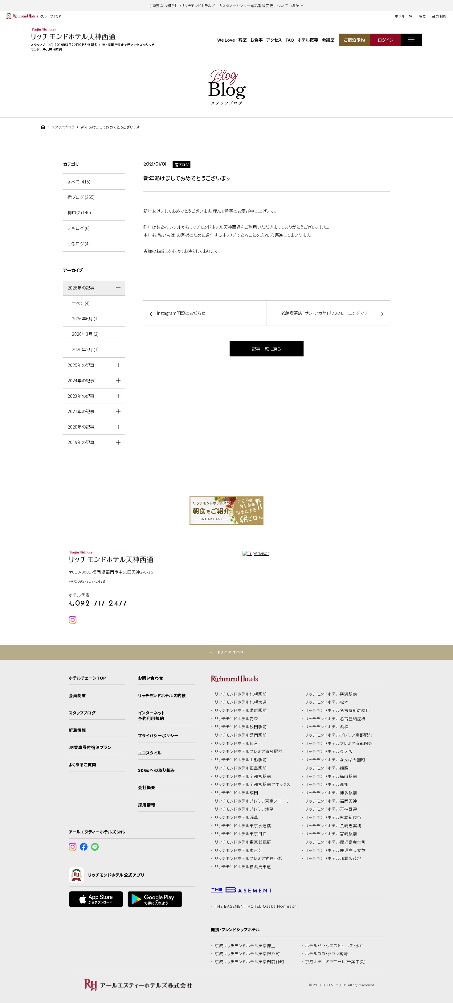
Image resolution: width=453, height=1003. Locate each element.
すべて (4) (81, 303)
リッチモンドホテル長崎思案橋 (333, 825)
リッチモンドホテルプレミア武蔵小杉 (249, 858)
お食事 (256, 40)
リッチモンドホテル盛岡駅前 (241, 735)
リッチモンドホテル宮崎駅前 (331, 834)
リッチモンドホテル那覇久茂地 (333, 858)
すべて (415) (78, 182)
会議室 (328, 40)
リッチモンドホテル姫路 (327, 768)
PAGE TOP (230, 652)
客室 (242, 40)
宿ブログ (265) (81, 197)
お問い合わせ (150, 678)
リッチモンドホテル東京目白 (241, 834)
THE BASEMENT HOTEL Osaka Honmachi (256, 906)
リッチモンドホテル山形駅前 (241, 760)
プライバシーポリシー (158, 735)
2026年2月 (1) (85, 349)
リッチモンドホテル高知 (327, 784)
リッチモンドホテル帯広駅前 (241, 710)
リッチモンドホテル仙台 (237, 743)
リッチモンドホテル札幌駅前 (241, 694)
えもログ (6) (78, 228)
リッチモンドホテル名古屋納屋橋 (335, 718)
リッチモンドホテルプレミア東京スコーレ (252, 801)
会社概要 (146, 787)
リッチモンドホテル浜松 (327, 727)
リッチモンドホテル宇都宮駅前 (243, 776)
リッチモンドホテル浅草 (237, 817)
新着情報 (77, 730)
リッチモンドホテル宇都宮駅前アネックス (253, 784)
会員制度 (439, 16)
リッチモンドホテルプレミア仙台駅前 (249, 751)
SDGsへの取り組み (156, 770)
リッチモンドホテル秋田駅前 (241, 727)
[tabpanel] (226, 510)
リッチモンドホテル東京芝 (239, 850)
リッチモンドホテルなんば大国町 (335, 760)
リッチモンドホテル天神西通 (331, 809)
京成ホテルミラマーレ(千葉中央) (335, 961)
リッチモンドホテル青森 (237, 718)
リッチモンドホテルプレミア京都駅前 (339, 735)
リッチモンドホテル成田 (237, 792)
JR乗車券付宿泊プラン (90, 747)
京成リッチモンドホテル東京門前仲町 (249, 961)
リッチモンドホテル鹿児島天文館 (335, 850)
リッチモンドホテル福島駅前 (241, 768)
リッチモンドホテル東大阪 (329, 751)
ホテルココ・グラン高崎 (326, 953)
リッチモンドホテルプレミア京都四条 (339, 743)
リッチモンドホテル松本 (327, 702)
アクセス (274, 40)
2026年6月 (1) (85, 318)
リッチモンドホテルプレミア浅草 (244, 809)
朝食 (422, 16)
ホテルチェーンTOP (87, 678)
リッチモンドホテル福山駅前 (331, 776)
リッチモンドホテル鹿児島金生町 (335, 842)
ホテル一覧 (403, 16)
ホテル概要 (307, 40)
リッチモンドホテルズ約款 (162, 695)
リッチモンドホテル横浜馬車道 (243, 866)
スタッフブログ (82, 713)
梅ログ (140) (79, 212)
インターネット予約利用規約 (151, 715)
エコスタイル (149, 753)
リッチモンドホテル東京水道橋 (243, 825)
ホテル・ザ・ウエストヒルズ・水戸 (334, 945)
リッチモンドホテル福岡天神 (331, 801)
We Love (226, 40)
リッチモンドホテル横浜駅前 (331, 694)
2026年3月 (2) (85, 334)
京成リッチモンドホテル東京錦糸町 (247, 953)
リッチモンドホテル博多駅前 (331, 792)
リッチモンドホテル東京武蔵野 (243, 842)
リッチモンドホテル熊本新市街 (333, 817)
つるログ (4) (78, 243)
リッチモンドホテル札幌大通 (241, 702)
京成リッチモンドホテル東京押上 (245, 945)
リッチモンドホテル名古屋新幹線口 (337, 710)
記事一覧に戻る (266, 349)
